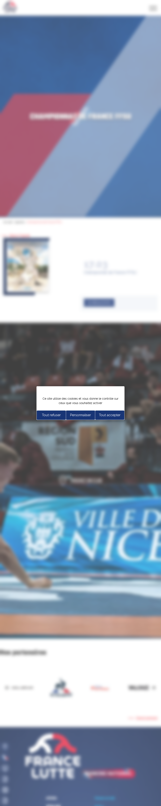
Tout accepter (110, 415)
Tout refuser (51, 415)
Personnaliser (80, 415)
